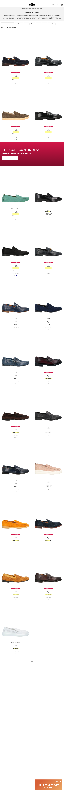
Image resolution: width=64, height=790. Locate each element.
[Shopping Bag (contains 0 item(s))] (61, 4)
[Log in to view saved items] (57, 4)
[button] (32, 661)
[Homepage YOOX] (32, 4)
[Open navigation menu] (2, 4)
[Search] (53, 4)
